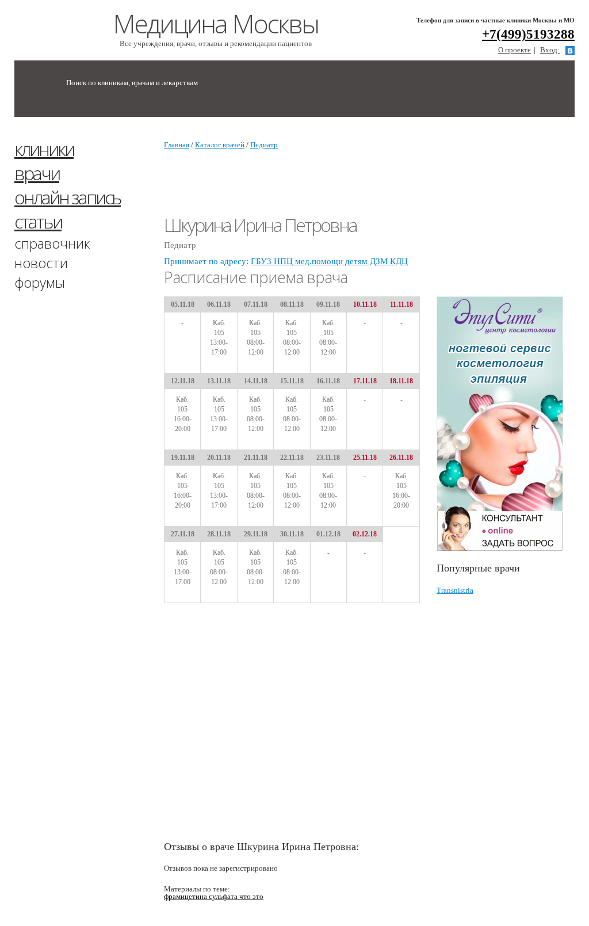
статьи (38, 221)
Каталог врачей (219, 144)
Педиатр (264, 144)
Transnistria (455, 590)
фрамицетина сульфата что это (213, 896)
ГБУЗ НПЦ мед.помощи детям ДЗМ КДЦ (329, 261)
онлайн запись (67, 197)
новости (41, 262)
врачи (36, 173)
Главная (176, 144)
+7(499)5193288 (528, 34)
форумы (39, 282)
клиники (44, 148)
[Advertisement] (513, 212)
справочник (52, 243)
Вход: (550, 49)
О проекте (514, 49)
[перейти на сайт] (506, 423)
